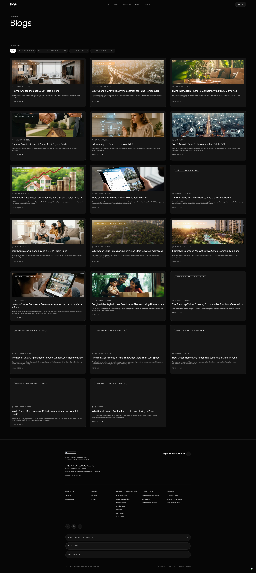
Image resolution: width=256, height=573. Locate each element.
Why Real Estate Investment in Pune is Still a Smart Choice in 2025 (47, 197)
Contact (146, 4)
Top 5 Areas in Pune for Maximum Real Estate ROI (198, 144)
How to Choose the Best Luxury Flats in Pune (35, 90)
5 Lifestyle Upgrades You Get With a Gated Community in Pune (205, 251)
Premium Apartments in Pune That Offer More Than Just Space (126, 357)
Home (108, 4)
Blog (137, 4)
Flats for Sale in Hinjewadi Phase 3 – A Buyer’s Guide (39, 144)
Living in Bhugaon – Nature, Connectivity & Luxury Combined (204, 90)
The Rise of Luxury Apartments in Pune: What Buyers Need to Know (47, 357)
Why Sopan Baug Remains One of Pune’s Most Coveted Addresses (127, 251)
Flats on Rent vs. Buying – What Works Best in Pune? (120, 197)
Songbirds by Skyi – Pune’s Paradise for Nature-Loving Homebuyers (128, 304)
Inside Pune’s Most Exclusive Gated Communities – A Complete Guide (45, 413)
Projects (127, 4)
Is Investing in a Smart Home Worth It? (112, 144)
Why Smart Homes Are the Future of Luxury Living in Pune (123, 411)
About (117, 4)
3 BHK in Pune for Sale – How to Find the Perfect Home (201, 197)
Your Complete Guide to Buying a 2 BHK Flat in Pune (39, 251)
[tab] (13, 51)
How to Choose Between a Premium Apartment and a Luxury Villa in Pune (47, 306)
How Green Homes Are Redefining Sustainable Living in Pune (204, 357)
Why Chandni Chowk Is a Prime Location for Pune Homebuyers (125, 90)
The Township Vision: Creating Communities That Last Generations (207, 304)
